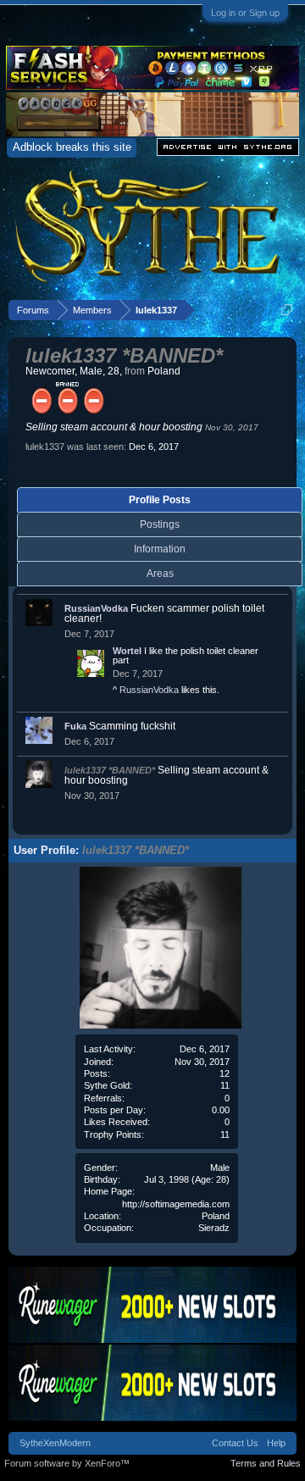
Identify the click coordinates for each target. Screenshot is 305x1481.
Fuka (75, 726)
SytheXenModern (55, 1443)
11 (225, 1134)
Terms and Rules (265, 1463)
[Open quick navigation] (286, 309)
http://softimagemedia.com (176, 1204)
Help (276, 1443)
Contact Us (235, 1443)
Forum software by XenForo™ (67, 1463)
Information (160, 549)
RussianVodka (96, 608)
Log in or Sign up (245, 13)
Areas (160, 574)
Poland (216, 1216)
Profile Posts (160, 500)
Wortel (127, 651)
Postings (160, 524)
